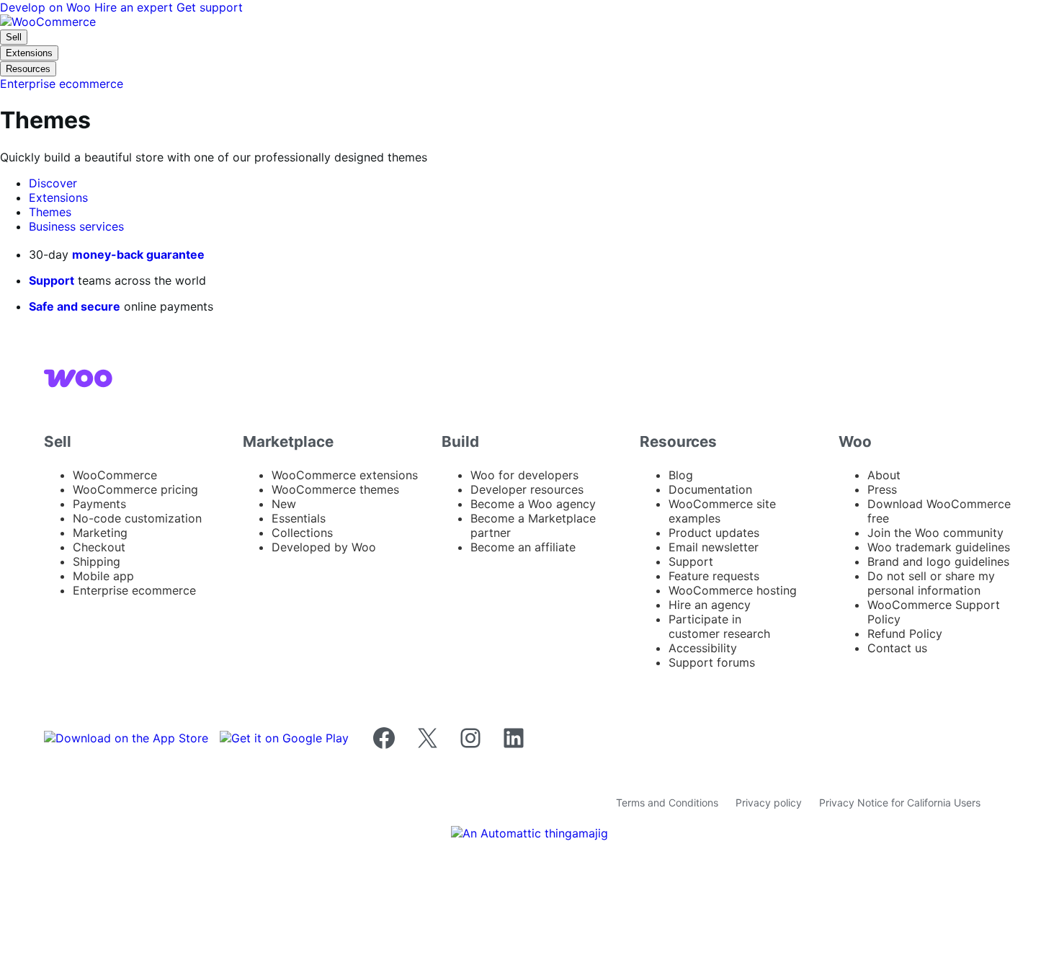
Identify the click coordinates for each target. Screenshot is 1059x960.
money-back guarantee (138, 254)
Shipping (96, 561)
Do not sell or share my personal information (931, 583)
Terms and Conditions (667, 802)
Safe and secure (74, 306)
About (884, 475)
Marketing (100, 532)
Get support (209, 7)
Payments (99, 504)
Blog (681, 475)
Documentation (710, 489)
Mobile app (103, 576)
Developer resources (527, 489)
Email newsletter (714, 547)
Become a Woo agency (533, 504)
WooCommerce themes (335, 489)
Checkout (99, 547)
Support (51, 280)
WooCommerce (115, 475)
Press (882, 489)
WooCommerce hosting (733, 590)
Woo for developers (524, 475)
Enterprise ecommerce (134, 590)
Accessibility (703, 648)
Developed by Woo (324, 547)
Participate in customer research (719, 626)
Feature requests (714, 576)
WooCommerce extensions (345, 475)
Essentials (299, 518)
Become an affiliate (523, 547)
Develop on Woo (47, 7)
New (284, 504)
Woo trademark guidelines (938, 547)
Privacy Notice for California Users (899, 802)
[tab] (53, 183)
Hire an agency (710, 604)
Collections (302, 532)
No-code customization (137, 518)
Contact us (897, 648)
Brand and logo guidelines (938, 561)
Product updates (714, 532)
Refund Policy (904, 633)
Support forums (712, 662)
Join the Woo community (935, 532)
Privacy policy (769, 802)
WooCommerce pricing (135, 489)
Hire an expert (135, 7)
